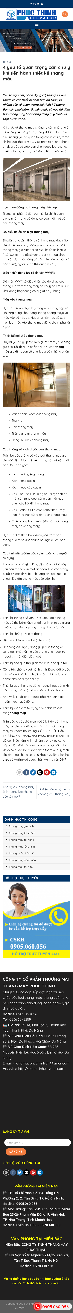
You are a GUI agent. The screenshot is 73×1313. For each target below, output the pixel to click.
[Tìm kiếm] (65, 14)
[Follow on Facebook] (31, 4)
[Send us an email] (42, 4)
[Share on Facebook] (26, 772)
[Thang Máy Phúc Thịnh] (31, 14)
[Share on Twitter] (33, 772)
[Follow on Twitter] (38, 4)
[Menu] (36, 24)
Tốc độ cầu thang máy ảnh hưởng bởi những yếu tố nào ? (18, 791)
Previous (4, 39)
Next (68, 39)
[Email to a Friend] (40, 772)
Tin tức (7, 62)
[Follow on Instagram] (35, 4)
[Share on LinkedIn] (53, 772)
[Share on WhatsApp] (19, 772)
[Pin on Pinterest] (47, 772)
